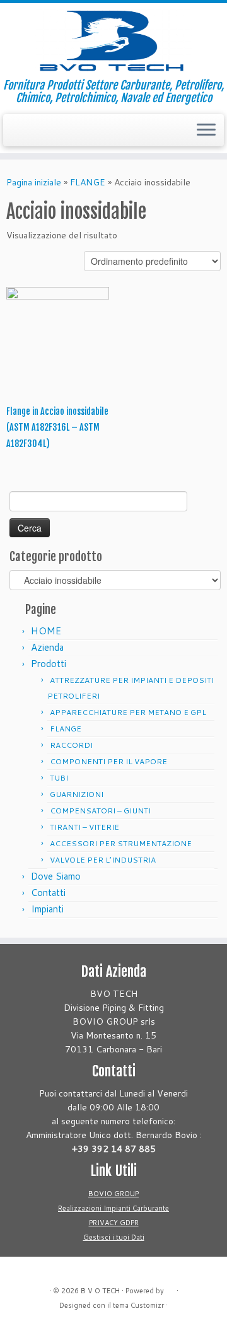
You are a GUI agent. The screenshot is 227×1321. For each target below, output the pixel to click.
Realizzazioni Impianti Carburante (113, 1208)
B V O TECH (100, 1291)
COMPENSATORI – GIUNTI (100, 810)
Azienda (47, 647)
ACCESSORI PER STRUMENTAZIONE (121, 843)
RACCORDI (71, 745)
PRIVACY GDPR (114, 1223)
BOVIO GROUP (113, 1194)
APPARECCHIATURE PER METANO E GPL (128, 712)
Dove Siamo (56, 876)
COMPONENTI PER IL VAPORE (108, 761)
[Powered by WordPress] (170, 1288)
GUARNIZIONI (76, 794)
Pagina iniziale (33, 182)
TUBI (59, 777)
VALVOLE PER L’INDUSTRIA (103, 859)
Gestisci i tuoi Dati (113, 1237)
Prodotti (48, 663)
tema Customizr (138, 1305)
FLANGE (87, 182)
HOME (46, 630)
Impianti (47, 909)
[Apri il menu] (206, 130)
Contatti (48, 892)
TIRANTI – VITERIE (84, 827)
